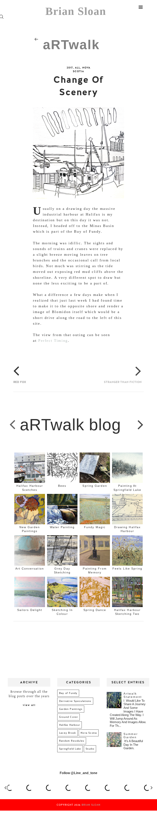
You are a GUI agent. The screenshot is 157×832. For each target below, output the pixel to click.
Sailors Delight (29, 610)
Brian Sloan (75, 11)
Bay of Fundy (68, 693)
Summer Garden (130, 735)
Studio (90, 748)
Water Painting (62, 527)
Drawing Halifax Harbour (127, 529)
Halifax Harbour (69, 725)
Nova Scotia (81, 69)
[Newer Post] (12, 424)
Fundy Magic (94, 527)
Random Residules (71, 740)
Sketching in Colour (62, 611)
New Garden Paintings (29, 529)
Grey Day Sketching (62, 570)
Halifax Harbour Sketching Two (127, 611)
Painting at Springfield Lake (127, 487)
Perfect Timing (53, 341)
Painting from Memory (95, 570)
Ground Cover (68, 717)
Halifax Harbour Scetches (29, 487)
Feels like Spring (127, 568)
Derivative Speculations (75, 701)
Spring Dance (94, 610)
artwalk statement (132, 695)
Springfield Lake (70, 748)
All (77, 68)
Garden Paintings (70, 709)
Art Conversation (29, 568)
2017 (70, 68)
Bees (62, 485)
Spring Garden (94, 485)
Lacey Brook (67, 733)
